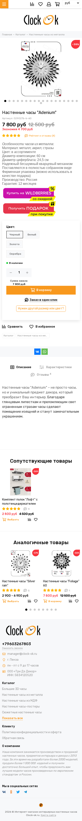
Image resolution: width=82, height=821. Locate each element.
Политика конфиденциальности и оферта (31, 732)
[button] (5, 101)
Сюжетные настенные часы (22, 712)
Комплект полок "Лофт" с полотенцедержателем (20, 502)
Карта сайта (48, 815)
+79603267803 (16, 644)
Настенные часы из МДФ (19, 700)
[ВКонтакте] (37, 352)
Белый (32, 234)
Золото (14, 244)
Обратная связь (13, 738)
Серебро (15, 253)
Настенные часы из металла (33, 335)
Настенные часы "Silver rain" (18, 583)
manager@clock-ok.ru (22, 654)
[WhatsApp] (44, 352)
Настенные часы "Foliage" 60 (61, 583)
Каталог (8, 335)
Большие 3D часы (14, 689)
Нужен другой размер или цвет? (41, 308)
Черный (14, 234)
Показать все (12, 718)
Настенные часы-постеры (21, 706)
